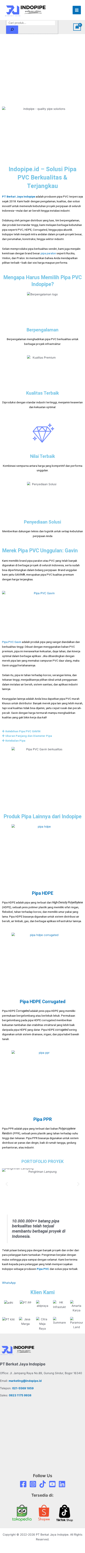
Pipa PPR (42, 1119)
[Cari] (12, 29)
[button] (42, 731)
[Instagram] (33, 1484)
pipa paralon (48, 253)
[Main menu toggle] (77, 10)
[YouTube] (52, 1484)
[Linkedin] (62, 1484)
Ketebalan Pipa (15, 740)
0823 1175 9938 (20, 1395)
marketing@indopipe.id (25, 1380)
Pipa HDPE (42, 893)
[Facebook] (23, 1484)
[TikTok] (42, 1484)
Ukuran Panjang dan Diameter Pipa (28, 735)
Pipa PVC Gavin (11, 642)
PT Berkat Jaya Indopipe (18, 196)
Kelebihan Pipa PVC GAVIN (22, 731)
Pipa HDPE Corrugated (42, 1001)
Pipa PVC (43, 1269)
